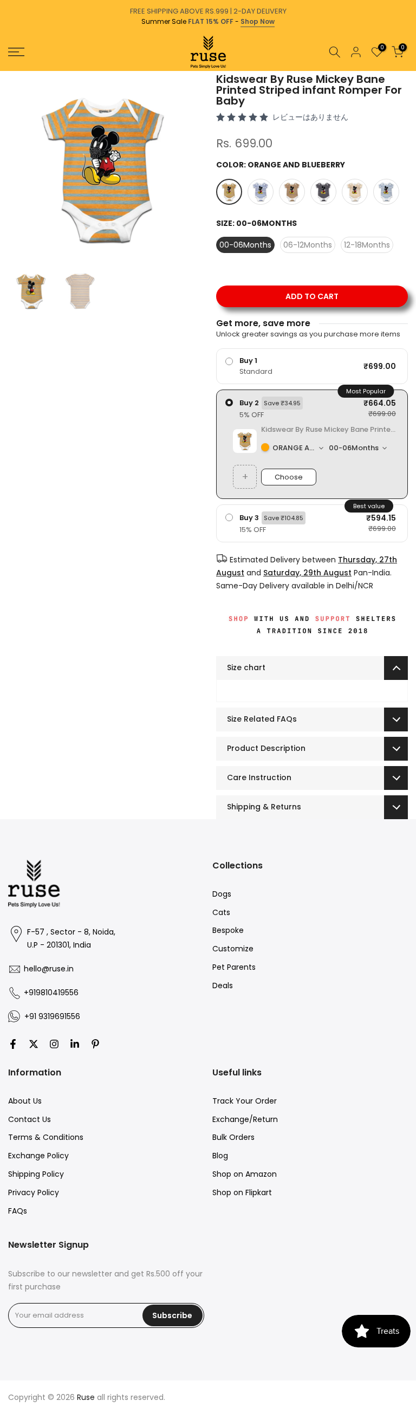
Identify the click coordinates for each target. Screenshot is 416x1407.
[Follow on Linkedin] (75, 1044)
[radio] (312, 366)
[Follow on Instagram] (54, 1044)
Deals (222, 985)
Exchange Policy (38, 1155)
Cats (221, 912)
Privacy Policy (33, 1192)
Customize (232, 948)
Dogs (221, 894)
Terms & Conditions (45, 1137)
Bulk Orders (233, 1137)
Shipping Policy (36, 1174)
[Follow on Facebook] (13, 1044)
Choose (289, 477)
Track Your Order (244, 1100)
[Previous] (9, 71)
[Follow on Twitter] (33, 1044)
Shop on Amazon (244, 1174)
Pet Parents (234, 967)
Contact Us (29, 1119)
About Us (25, 1100)
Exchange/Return (245, 1119)
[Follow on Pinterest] (95, 1044)
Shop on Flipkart (242, 1192)
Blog (220, 1155)
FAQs (17, 1210)
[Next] (407, 71)
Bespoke (228, 930)
